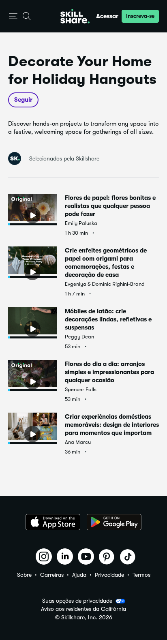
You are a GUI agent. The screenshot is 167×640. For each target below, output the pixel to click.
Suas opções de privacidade (77, 600)
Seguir (23, 99)
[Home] (75, 16)
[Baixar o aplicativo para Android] (114, 522)
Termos (141, 575)
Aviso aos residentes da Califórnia (83, 609)
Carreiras (52, 575)
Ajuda (79, 575)
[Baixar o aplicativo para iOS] (53, 522)
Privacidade (109, 575)
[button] (13, 16)
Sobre (24, 575)
